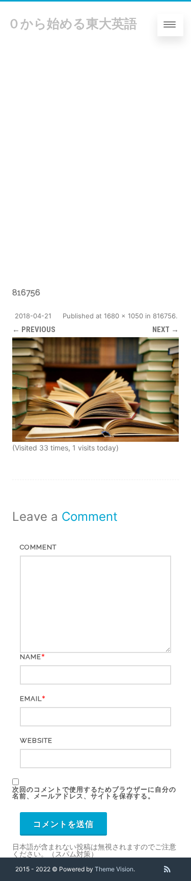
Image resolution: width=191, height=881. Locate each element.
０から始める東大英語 (72, 23)
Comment (38, 547)
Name (30, 656)
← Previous (34, 329)
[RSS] (167, 869)
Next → (165, 329)
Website (36, 740)
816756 (164, 316)
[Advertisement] (95, 149)
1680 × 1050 (123, 316)
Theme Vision (114, 869)
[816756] (95, 389)
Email (31, 698)
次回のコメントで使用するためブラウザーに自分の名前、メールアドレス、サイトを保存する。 (94, 792)
